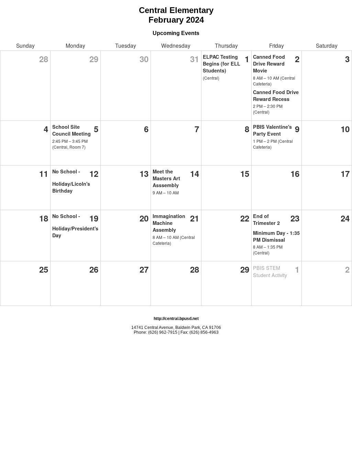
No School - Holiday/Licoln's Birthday (71, 181)
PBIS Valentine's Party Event (272, 130)
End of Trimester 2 (266, 219)
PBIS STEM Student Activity (270, 271)
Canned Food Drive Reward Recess (276, 95)
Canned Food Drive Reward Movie (269, 63)
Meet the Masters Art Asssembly (166, 178)
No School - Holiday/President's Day (75, 226)
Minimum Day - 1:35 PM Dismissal (276, 236)
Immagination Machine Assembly (169, 223)
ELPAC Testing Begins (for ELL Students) (221, 63)
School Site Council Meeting (71, 130)
